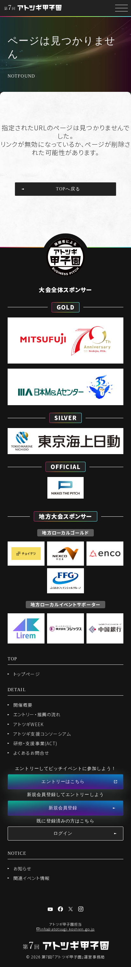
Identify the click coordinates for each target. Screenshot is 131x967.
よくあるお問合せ (31, 753)
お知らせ (22, 868)
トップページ (26, 674)
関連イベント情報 (31, 878)
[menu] (121, 8)
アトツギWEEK (28, 724)
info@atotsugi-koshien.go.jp (67, 929)
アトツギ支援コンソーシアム (42, 734)
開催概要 (22, 705)
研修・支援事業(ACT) (35, 743)
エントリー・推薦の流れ (37, 714)
